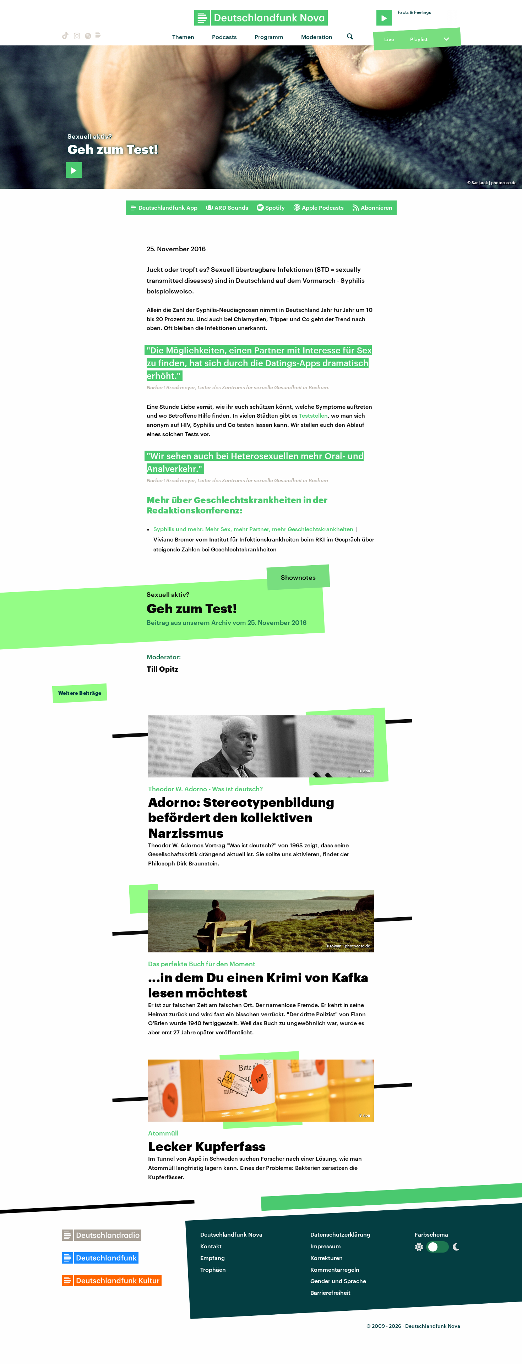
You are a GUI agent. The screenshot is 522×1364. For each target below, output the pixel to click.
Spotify (275, 207)
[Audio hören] (74, 170)
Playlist (419, 39)
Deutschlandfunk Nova (231, 1234)
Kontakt (211, 1246)
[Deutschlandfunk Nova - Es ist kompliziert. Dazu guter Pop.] (261, 18)
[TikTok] (64, 37)
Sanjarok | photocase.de (494, 182)
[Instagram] (76, 37)
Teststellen (313, 415)
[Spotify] (87, 37)
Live (389, 39)
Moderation (316, 36)
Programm (269, 36)
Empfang (212, 1257)
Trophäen (213, 1269)
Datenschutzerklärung (340, 1234)
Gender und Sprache (338, 1280)
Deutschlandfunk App (167, 207)
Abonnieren (376, 207)
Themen (183, 36)
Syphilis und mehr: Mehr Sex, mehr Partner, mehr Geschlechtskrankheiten (253, 529)
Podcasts (224, 36)
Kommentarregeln (334, 1269)
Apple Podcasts (323, 207)
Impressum (325, 1246)
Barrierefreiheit (330, 1292)
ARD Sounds (231, 207)
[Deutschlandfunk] (98, 37)
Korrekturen (326, 1257)
